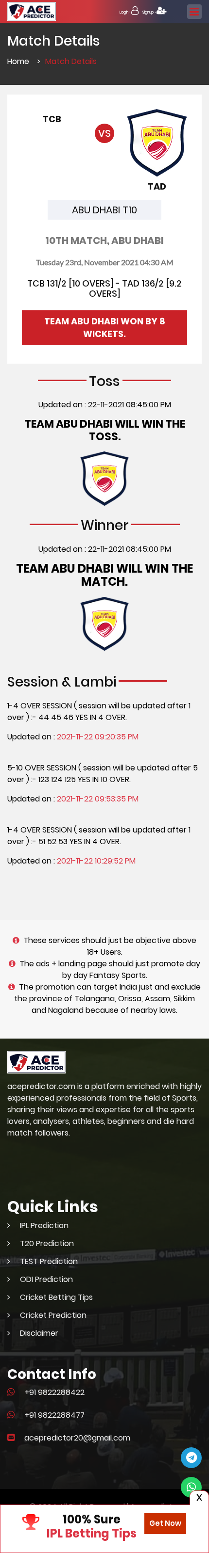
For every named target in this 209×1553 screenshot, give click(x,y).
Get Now (165, 1523)
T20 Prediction (47, 1243)
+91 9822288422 (54, 1392)
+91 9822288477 (54, 1415)
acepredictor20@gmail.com (77, 1437)
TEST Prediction (49, 1261)
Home (18, 61)
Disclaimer (39, 1333)
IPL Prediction (44, 1225)
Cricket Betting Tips (56, 1297)
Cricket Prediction (53, 1315)
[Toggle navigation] (194, 11)
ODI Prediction (46, 1279)
